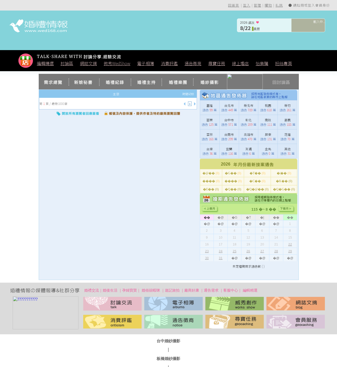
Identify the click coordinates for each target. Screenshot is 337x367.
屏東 (268, 134)
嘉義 (287, 120)
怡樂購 (262, 63)
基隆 (209, 105)
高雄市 (248, 134)
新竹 (287, 105)
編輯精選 (45, 63)
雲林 (209, 134)
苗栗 (209, 120)
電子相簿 (145, 63)
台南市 (229, 134)
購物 (268, 5)
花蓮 (287, 134)
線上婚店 (240, 63)
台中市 (229, 120)
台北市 (229, 105)
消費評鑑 (169, 63)
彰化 (248, 120)
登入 (246, 5)
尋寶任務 (216, 63)
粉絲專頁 (283, 63)
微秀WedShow (117, 63)
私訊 (279, 5)
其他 (287, 149)
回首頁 (233, 5)
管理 (257, 5)
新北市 (248, 105)
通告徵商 (193, 63)
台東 (209, 149)
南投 (268, 120)
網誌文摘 (88, 63)
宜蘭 (229, 149)
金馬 (268, 149)
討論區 (67, 63)
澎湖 (248, 149)
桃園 (268, 105)
